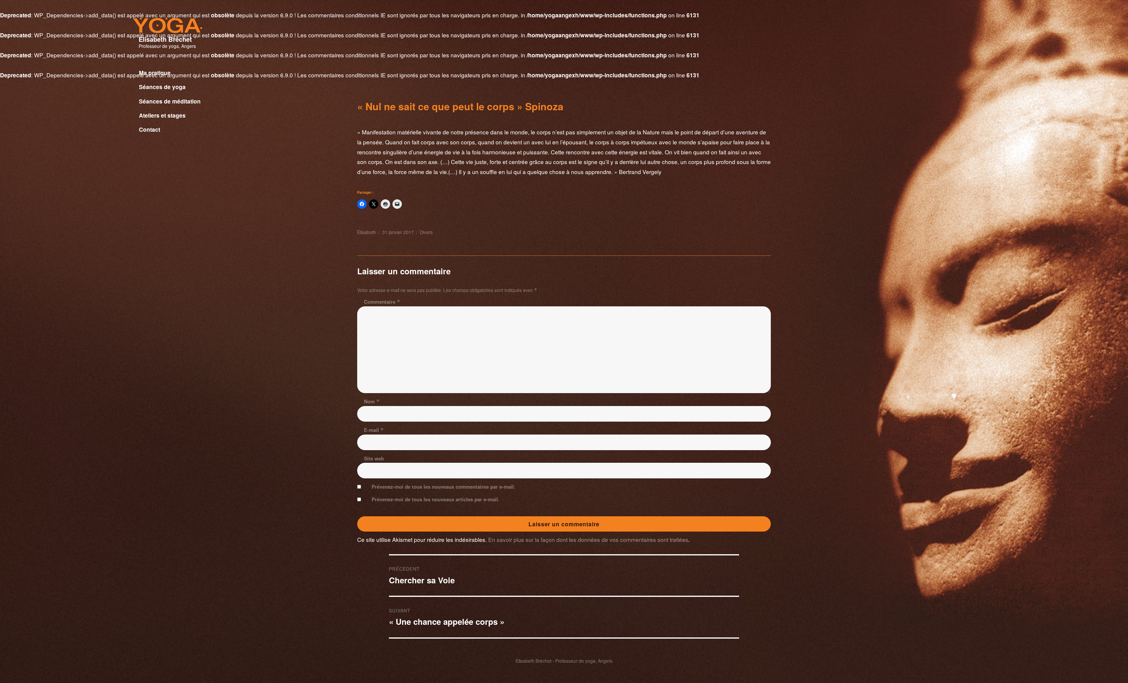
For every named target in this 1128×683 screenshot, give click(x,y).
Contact (149, 129)
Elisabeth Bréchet (165, 39)
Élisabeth (366, 232)
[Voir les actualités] (257, 136)
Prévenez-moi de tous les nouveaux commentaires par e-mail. (443, 486)
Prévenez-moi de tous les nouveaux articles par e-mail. (435, 499)
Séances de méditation (170, 101)
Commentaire (382, 301)
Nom (372, 401)
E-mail (374, 429)
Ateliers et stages (162, 115)
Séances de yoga (162, 87)
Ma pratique (155, 73)
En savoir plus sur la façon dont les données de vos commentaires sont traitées (588, 539)
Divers (426, 232)
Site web (374, 458)
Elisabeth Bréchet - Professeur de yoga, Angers (564, 660)
